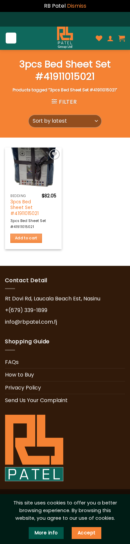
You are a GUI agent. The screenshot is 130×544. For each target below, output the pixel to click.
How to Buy (19, 375)
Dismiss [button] (76, 6)
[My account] (110, 38)
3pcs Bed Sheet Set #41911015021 (24, 208)
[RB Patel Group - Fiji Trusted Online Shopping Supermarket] (65, 38)
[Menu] (11, 38)
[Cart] (121, 38)
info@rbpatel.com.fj (31, 322)
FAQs (12, 362)
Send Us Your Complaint (36, 400)
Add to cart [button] (26, 238)
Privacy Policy (23, 387)
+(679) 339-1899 (26, 310)
